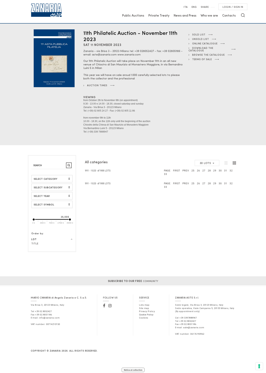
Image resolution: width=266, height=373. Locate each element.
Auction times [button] (96, 85)
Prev (185, 170)
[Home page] (46, 10)
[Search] (243, 15)
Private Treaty (158, 15)
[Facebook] (104, 306)
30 (220, 170)
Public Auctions (133, 15)
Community (133, 281)
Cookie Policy (146, 314)
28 (209, 170)
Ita (186, 6)
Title (34, 243)
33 (165, 174)
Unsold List (200, 38)
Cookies (143, 318)
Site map (144, 308)
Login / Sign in (233, 6)
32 (231, 170)
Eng (194, 6)
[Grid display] (234, 162)
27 (203, 170)
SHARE (205, 6)
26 (198, 170)
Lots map (144, 305)
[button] (52, 204)
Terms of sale (201, 59)
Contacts (229, 15)
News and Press (185, 15)
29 (214, 170)
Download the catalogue (200, 49)
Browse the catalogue (208, 54)
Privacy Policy (147, 311)
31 (225, 170)
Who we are (209, 15)
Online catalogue (204, 43)
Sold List (198, 34)
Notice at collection (133, 370)
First (176, 170)
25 (193, 170)
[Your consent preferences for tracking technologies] (259, 366)
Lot (34, 239)
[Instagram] (110, 306)
